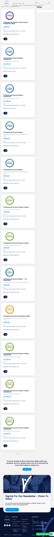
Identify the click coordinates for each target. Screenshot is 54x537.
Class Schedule (17, 521)
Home (15, 519)
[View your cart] (23, 3)
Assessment (25, 519)
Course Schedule (26, 5)
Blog (32, 5)
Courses (20, 5)
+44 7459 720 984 (39, 525)
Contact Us (40, 5)
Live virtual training (7, 31)
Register (6, 38)
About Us (35, 5)
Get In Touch (27, 469)
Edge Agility (10, 534)
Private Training (15, 5)
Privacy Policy (16, 525)
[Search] (49, 2)
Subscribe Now (12, 509)
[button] (44, 534)
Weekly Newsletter (15, 6)
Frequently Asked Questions (25, 530)
